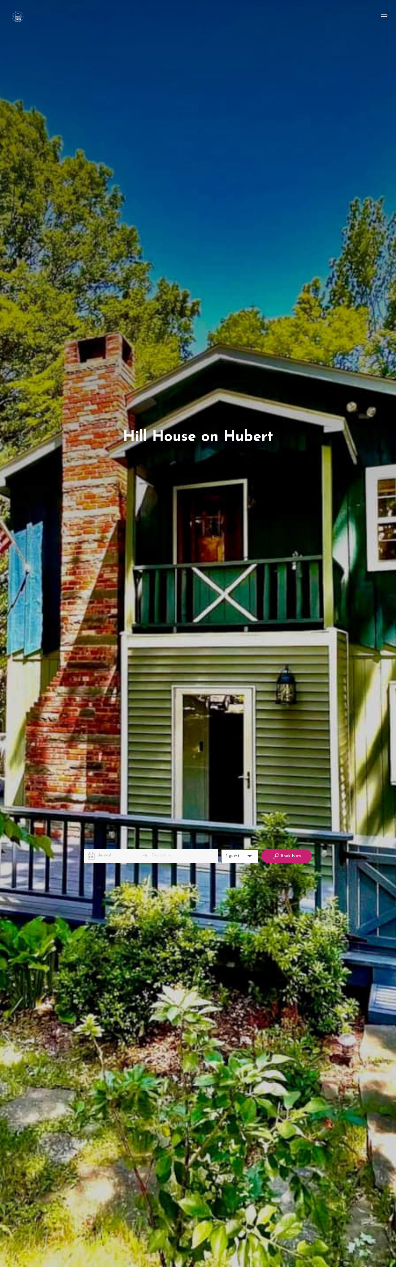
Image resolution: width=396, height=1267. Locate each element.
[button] (239, 856)
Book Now (291, 856)
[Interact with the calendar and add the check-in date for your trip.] (91, 855)
